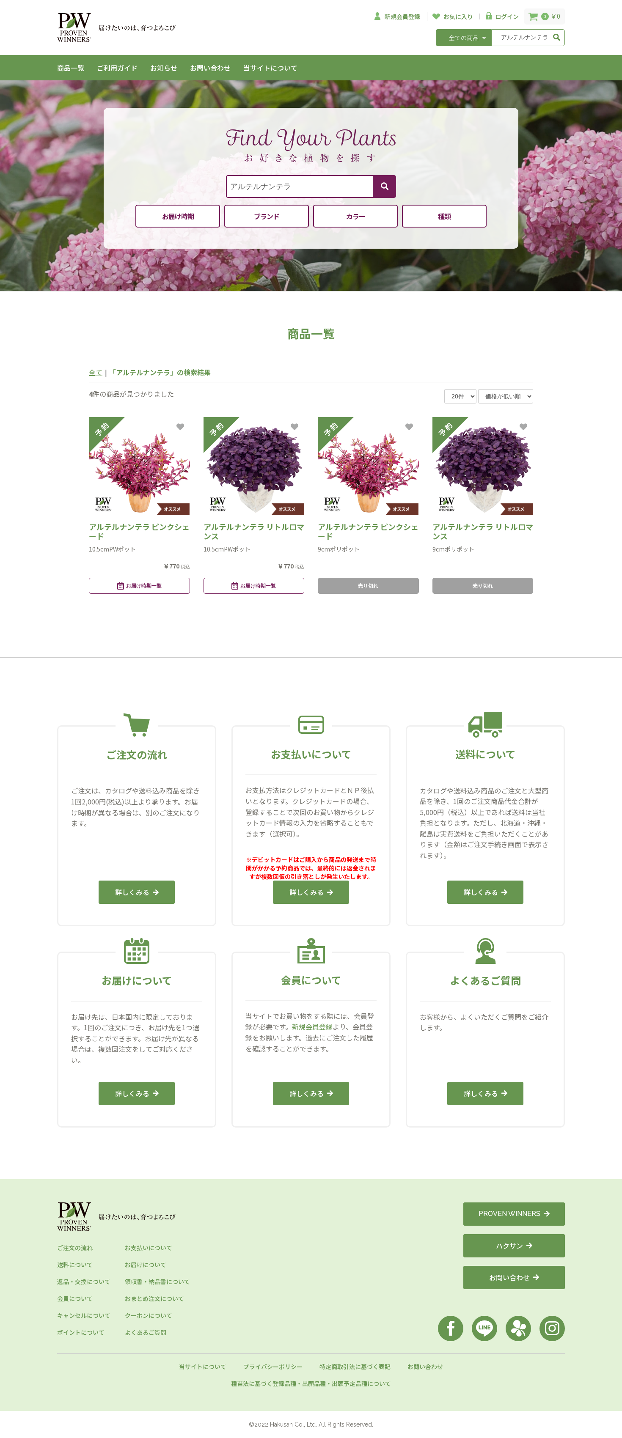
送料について (75, 1264)
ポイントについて (81, 1332)
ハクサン (509, 1245)
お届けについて (145, 1264)
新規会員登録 (312, 1026)
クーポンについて (148, 1315)
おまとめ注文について (154, 1298)
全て (95, 372)
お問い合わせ (210, 67)
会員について (75, 1298)
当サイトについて (270, 67)
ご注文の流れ (75, 1247)
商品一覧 (70, 67)
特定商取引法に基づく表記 (355, 1366)
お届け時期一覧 (144, 586)
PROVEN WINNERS (509, 1214)
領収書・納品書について (157, 1281)
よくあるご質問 (145, 1332)
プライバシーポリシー (273, 1366)
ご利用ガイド (117, 67)
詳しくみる (132, 892)
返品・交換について (83, 1281)
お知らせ (163, 67)
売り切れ (368, 586)
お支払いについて (148, 1247)
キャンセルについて (83, 1315)
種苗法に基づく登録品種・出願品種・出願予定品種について (311, 1383)
